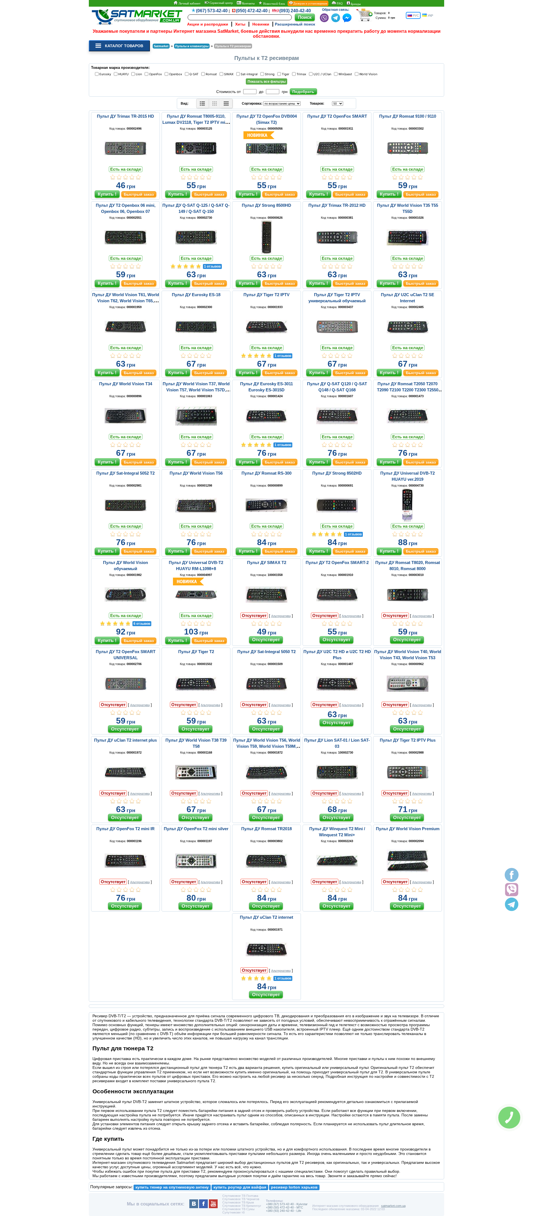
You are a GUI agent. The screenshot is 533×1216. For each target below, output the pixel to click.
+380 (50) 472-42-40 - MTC (284, 1207)
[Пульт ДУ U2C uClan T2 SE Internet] (407, 342)
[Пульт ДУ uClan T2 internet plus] (125, 787)
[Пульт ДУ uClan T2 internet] (266, 964)
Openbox (176, 74)
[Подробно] (202, 103)
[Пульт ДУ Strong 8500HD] (266, 252)
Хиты (240, 24)
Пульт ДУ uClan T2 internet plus (125, 740)
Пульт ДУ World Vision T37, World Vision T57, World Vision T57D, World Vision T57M (196, 389)
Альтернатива (281, 616)
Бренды (356, 4)
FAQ (340, 3)
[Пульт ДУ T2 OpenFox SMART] (337, 163)
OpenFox (156, 74)
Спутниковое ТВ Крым (238, 1202)
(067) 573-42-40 (212, 10)
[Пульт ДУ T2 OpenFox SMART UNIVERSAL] (125, 699)
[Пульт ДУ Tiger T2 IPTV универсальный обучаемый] (337, 342)
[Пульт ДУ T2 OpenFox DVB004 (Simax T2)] (266, 163)
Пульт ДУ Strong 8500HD (266, 205)
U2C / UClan (323, 74)
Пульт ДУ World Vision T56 (196, 473)
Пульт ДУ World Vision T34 (125, 383)
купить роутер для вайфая (239, 1187)
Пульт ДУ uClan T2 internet (266, 917)
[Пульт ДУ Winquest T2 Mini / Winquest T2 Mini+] (337, 876)
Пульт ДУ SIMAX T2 (266, 562)
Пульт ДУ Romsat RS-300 (266, 473)
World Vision (369, 74)
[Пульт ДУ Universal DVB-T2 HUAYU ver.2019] (407, 520)
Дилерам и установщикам (310, 3)
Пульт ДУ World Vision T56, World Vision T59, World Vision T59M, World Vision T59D (266, 746)
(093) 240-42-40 (295, 10)
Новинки (260, 24)
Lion (140, 74)
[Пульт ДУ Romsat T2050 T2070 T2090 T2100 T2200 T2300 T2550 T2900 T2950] (407, 431)
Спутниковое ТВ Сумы (238, 1209)
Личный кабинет (189, 3)
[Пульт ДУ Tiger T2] (196, 699)
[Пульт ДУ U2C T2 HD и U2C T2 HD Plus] (337, 699)
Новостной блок (273, 3)
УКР (430, 15)
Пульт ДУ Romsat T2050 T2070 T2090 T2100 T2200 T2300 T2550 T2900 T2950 (407, 389)
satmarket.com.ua (393, 1205)
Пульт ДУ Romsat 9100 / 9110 (407, 116)
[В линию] (226, 103)
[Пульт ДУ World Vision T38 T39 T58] (196, 787)
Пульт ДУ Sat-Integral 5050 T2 (266, 651)
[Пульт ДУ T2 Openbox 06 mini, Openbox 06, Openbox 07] (125, 252)
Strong (270, 74)
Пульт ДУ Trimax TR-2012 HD (337, 205)
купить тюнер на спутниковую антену (172, 1187)
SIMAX (229, 74)
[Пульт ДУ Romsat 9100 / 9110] (407, 163)
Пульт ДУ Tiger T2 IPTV (266, 294)
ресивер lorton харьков (294, 1187)
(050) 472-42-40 (252, 10)
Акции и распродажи (207, 24)
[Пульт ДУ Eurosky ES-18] (196, 342)
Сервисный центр (221, 2)
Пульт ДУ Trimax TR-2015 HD (125, 116)
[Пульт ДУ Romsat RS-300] (266, 520)
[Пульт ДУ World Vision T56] (196, 520)
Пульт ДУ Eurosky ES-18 (196, 294)
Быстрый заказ (139, 194)
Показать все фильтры (267, 82)
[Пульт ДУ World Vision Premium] (407, 876)
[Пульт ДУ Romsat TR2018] (266, 876)
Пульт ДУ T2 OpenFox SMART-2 (337, 562)
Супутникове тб (233, 1212)
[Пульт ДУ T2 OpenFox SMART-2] (337, 610)
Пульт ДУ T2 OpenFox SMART (337, 116)
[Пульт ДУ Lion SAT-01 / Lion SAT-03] (337, 787)
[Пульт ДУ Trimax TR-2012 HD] (337, 252)
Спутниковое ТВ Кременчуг (241, 1205)
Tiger (286, 74)
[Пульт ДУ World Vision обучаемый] (125, 610)
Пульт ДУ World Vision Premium (407, 828)
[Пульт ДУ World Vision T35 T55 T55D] (407, 252)
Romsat (212, 74)
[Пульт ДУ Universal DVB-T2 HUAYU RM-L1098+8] (196, 610)
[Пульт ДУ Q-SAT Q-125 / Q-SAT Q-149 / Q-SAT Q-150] (196, 252)
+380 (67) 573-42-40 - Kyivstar (287, 1204)
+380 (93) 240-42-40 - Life (283, 1210)
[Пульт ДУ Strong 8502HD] (337, 520)
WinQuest (346, 74)
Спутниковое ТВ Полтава (240, 1195)
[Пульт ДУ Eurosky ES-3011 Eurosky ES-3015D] (266, 431)
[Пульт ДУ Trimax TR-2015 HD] (125, 163)
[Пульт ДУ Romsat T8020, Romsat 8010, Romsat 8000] (407, 610)
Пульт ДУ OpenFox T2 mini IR (125, 828)
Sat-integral (250, 74)
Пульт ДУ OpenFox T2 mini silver (196, 828)
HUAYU (124, 74)
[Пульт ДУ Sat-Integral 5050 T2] (266, 699)
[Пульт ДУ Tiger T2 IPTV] (266, 342)
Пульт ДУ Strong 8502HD (337, 473)
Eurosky (106, 74)
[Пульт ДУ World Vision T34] (125, 431)
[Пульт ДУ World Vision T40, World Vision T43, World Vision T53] (407, 699)
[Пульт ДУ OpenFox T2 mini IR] (125, 876)
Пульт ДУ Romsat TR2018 (266, 828)
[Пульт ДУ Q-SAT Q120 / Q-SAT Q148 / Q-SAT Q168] (337, 431)
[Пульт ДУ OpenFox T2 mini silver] (196, 876)
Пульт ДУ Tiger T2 (196, 651)
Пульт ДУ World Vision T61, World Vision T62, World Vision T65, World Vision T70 (125, 300)
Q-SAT (194, 74)
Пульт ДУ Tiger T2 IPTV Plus (408, 740)
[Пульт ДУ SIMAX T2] (266, 610)
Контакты (248, 3)
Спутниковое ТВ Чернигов (240, 1199)
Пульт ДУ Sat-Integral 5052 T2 (125, 473)
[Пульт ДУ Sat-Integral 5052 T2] (125, 520)
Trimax (302, 74)
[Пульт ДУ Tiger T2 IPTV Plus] (407, 787)
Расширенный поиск (295, 24)
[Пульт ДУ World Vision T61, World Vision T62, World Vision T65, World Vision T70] (125, 342)
